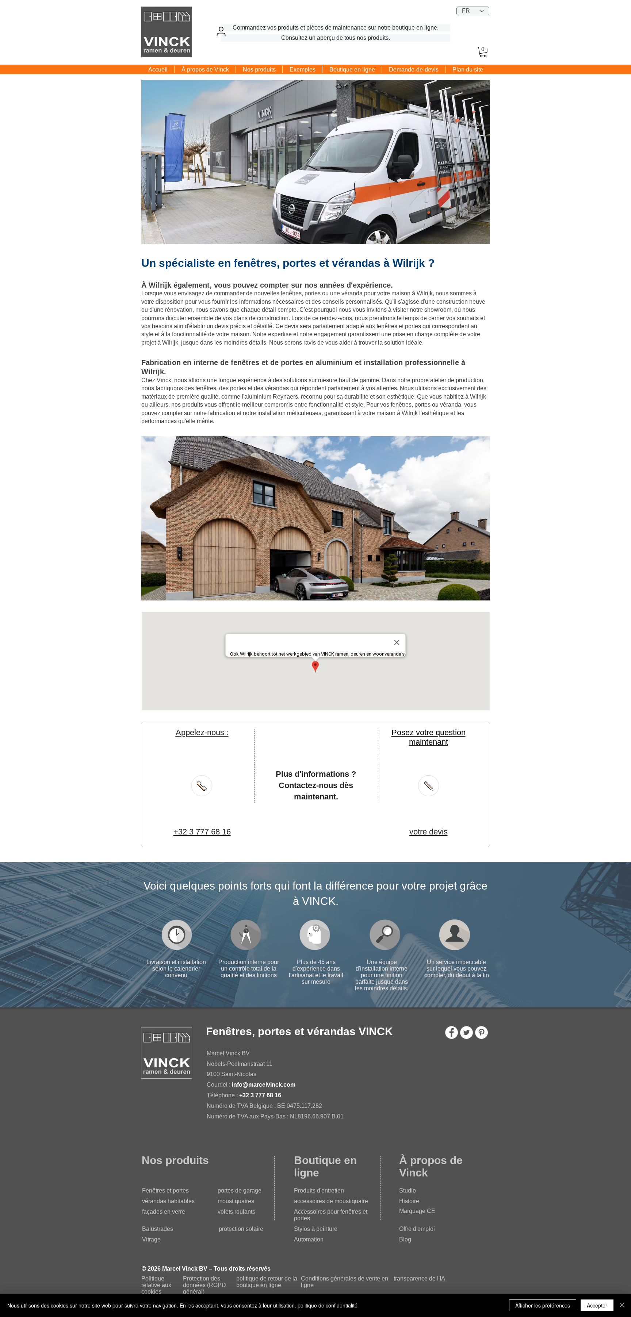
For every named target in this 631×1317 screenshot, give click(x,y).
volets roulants (236, 1212)
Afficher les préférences (542, 1305)
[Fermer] (622, 1305)
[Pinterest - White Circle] (481, 1032)
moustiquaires (236, 1201)
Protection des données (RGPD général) (204, 1285)
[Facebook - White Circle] (451, 1032)
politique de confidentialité (327, 1305)
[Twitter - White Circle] (466, 1032)
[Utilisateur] (221, 31)
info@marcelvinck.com (263, 1085)
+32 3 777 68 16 (260, 1095)
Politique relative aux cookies (156, 1285)
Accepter (597, 1305)
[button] (483, 52)
